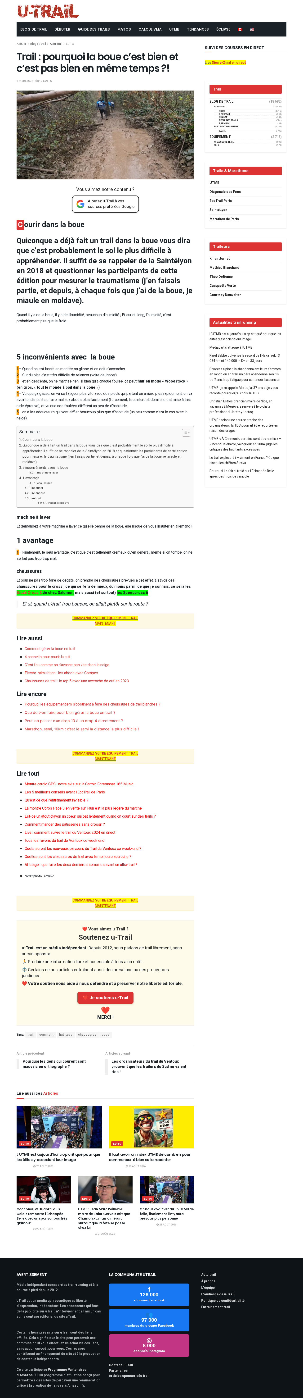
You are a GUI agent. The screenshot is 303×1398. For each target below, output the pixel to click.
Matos (124, 29)
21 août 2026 (106, 1234)
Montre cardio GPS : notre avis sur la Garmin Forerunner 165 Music (79, 784)
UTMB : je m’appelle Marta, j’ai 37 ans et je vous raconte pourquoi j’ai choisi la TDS (243, 390)
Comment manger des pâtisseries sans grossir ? (65, 824)
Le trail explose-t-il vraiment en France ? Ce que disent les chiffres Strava (244, 460)
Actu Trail (56, 44)
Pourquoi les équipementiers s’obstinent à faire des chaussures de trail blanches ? (92, 704)
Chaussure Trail (224, 142)
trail (31, 1035)
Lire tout (35, 498)
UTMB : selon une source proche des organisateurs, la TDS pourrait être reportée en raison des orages (243, 425)
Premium (224, 124)
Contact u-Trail (121, 1365)
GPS (216, 145)
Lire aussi (36, 488)
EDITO (70, 44)
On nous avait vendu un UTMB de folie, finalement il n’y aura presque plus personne (167, 1214)
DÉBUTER (62, 29)
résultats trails (228, 120)
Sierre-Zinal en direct (229, 62)
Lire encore (37, 493)
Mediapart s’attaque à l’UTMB (230, 347)
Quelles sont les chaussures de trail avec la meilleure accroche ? (78, 857)
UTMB (174, 29)
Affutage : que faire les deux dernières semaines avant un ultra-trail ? (81, 865)
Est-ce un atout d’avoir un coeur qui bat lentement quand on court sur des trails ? (90, 816)
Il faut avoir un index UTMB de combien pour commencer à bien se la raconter (150, 1157)
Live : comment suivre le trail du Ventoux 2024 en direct (70, 832)
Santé (222, 131)
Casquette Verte (222, 285)
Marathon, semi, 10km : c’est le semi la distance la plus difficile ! (82, 729)
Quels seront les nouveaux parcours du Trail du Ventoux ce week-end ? (83, 849)
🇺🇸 (252, 29)
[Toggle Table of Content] (183, 433)
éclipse (223, 29)
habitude (66, 1035)
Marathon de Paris (224, 219)
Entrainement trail (215, 1307)
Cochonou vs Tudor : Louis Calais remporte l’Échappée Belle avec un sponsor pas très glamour (42, 1216)
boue (105, 1035)
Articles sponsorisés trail (129, 1375)
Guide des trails (94, 29)
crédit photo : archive (58, 503)
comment (46, 1035)
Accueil (22, 44)
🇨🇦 (240, 29)
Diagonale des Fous (225, 191)
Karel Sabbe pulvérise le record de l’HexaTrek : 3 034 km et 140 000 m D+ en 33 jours (244, 358)
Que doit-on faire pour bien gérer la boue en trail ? (70, 712)
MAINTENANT (105, 621)
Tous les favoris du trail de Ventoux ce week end (64, 840)
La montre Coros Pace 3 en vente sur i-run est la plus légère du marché (83, 808)
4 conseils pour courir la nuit (47, 657)
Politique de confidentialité (223, 1300)
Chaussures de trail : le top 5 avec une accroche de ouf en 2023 (77, 681)
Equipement (220, 137)
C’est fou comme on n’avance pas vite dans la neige (67, 665)
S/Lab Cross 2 (29, 593)
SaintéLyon (218, 209)
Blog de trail (38, 44)
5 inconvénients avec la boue (45, 467)
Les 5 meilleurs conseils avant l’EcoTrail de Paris (65, 792)
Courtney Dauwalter (225, 294)
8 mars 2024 (25, 80)
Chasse (223, 117)
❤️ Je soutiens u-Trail (105, 997)
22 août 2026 (137, 1166)
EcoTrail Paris (220, 200)
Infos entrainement (226, 127)
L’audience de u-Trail (217, 1294)
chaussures (44, 483)
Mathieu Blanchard (224, 267)
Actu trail (208, 1274)
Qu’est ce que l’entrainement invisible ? (56, 800)
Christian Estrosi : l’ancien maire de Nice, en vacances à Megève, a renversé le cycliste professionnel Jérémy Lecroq (240, 406)
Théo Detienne (221, 276)
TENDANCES (198, 29)
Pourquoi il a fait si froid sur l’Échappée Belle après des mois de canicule (241, 474)
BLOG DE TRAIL (33, 29)
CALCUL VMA (150, 29)
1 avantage (31, 478)
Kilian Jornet (219, 258)
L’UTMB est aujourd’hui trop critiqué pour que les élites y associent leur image (58, 1157)
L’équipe (208, 1287)
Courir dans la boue (37, 439)
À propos (208, 1281)
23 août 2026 (44, 1166)
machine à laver (47, 473)
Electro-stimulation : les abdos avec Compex (61, 673)
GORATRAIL (224, 114)
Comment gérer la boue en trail (50, 649)
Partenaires (118, 1370)
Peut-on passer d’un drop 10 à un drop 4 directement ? (74, 720)
